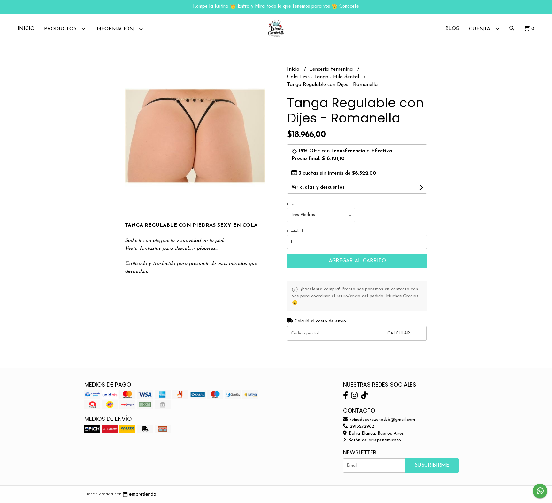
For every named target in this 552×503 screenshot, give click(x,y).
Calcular (398, 333)
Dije (290, 204)
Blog (452, 28)
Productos (61, 29)
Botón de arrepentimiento (374, 440)
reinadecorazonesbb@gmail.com (381, 419)
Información (115, 29)
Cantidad (295, 231)
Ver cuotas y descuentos (318, 187)
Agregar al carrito (357, 260)
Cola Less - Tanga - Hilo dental (324, 77)
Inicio (26, 28)
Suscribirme (432, 465)
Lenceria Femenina (331, 69)
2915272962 (361, 426)
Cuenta (480, 29)
